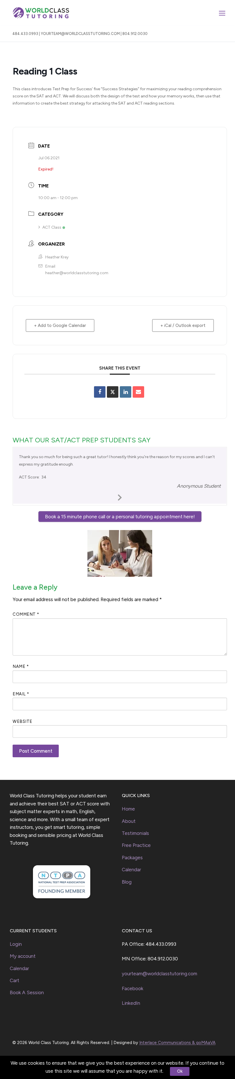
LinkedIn (131, 1003)
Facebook (132, 988)
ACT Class (51, 227)
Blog (127, 882)
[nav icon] (222, 13)
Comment (26, 614)
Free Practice (136, 845)
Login (16, 944)
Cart (14, 980)
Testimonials (135, 833)
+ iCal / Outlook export (182, 325)
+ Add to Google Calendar (60, 325)
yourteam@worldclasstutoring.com (159, 973)
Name (21, 666)
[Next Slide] (119, 496)
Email (21, 694)
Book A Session (27, 992)
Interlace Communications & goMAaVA (177, 1042)
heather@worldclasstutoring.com (76, 272)
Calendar (131, 869)
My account (23, 956)
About (129, 821)
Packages (132, 857)
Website (22, 721)
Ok (180, 1071)
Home (128, 809)
